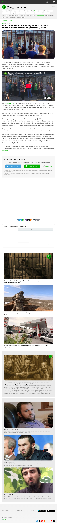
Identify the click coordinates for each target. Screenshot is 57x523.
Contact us (19, 510)
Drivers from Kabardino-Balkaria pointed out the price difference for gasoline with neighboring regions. (26, 346)
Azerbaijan (30, 10)
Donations (32, 510)
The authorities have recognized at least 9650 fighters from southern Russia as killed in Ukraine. (27, 314)
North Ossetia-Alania (6, 15)
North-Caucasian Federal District (18, 15)
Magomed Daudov (9, 462)
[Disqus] (28, 200)
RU (2, 1)
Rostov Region (29, 15)
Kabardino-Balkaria (6, 13)
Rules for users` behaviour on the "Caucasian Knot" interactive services (29, 517)
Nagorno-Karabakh (38, 13)
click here (5, 150)
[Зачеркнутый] (28, 229)
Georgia (45, 10)
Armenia (17, 10)
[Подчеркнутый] (25, 229)
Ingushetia (50, 10)
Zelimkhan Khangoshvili (11, 429)
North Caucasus (47, 13)
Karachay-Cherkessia (20, 13)
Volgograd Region (20, 17)
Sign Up (23, 243)
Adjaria (8, 10)
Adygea (12, 10)
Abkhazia (4, 10)
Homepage (4, 20)
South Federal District (49, 15)
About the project (5, 510)
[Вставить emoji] (31, 229)
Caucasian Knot (9, 103)
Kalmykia (13, 13)
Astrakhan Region (23, 10)
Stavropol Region (12, 17)
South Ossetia (5, 17)
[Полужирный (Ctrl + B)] (19, 229)
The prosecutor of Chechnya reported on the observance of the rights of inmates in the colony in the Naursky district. (27, 281)
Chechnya (36, 10)
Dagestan (41, 10)
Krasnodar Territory (30, 13)
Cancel (48, 244)
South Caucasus (40, 15)
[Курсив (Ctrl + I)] (22, 229)
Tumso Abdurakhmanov (10, 495)
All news (10, 20)
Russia (34, 15)
